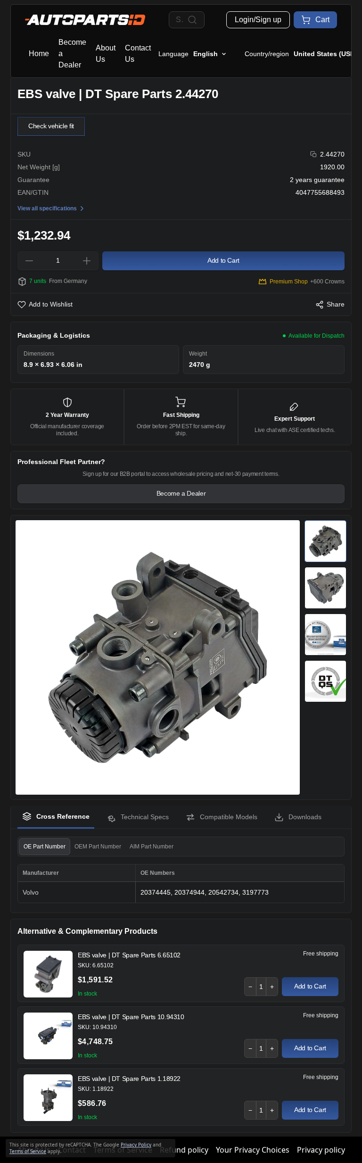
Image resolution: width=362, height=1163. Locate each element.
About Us (105, 53)
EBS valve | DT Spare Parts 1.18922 (129, 1078)
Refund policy (184, 1150)
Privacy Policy (136, 1144)
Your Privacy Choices (252, 1150)
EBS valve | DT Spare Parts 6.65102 (129, 955)
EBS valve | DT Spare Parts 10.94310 (131, 1017)
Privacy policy (321, 1150)
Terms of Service (27, 1151)
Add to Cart (310, 986)
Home (39, 54)
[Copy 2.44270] (313, 154)
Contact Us (138, 53)
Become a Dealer (72, 53)
